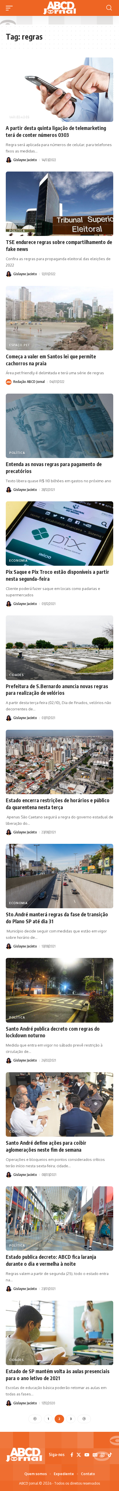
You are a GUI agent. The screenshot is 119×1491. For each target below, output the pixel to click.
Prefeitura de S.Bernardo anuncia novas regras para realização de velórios (57, 689)
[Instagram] (102, 1455)
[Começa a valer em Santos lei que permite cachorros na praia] (59, 318)
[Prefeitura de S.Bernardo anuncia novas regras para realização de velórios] (59, 647)
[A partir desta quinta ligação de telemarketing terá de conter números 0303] (59, 89)
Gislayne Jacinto (25, 160)
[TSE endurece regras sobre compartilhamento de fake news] (59, 204)
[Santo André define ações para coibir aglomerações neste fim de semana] (59, 1104)
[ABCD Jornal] (59, 7)
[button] (11, 8)
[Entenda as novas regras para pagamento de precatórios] (59, 426)
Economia (18, 560)
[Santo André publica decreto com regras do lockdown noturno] (59, 990)
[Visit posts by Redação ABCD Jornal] (9, 382)
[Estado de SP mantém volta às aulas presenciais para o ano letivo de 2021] (59, 1333)
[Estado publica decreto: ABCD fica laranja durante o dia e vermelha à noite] (59, 1218)
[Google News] (95, 1455)
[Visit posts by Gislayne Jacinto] (9, 160)
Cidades (16, 675)
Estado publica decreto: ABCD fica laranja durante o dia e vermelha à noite (51, 1260)
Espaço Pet (19, 345)
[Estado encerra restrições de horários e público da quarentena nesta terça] (59, 762)
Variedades (19, 116)
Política (17, 230)
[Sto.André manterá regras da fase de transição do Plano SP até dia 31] (59, 876)
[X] (78, 1455)
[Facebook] (72, 1455)
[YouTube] (87, 1455)
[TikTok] (110, 1455)
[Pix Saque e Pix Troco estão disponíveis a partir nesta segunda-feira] (59, 533)
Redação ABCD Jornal (29, 381)
